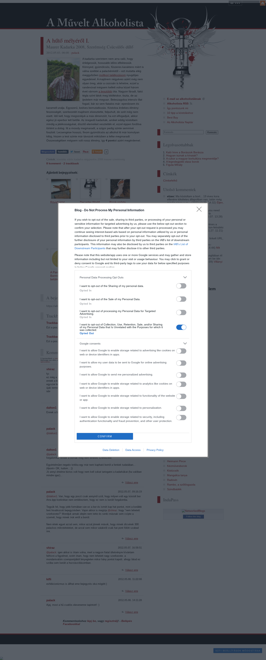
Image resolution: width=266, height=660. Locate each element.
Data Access (133, 449)
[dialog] (133, 330)
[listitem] (133, 277)
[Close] (200, 210)
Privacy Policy (155, 449)
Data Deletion (111, 449)
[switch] (181, 285)
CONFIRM (105, 436)
